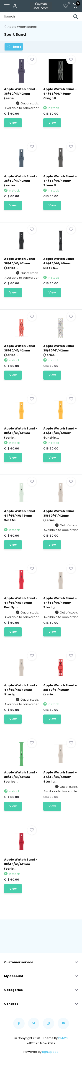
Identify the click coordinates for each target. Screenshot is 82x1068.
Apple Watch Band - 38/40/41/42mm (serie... (21, 93)
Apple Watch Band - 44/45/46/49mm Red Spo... (21, 602)
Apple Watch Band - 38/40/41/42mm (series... (21, 180)
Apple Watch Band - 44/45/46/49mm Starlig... (60, 602)
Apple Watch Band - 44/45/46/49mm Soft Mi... (21, 515)
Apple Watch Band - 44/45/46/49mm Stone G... (60, 180)
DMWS (63, 1038)
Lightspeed (50, 1052)
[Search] (75, 16)
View (13, 123)
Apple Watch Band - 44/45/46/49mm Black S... (60, 263)
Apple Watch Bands (22, 27)
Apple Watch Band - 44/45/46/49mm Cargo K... (60, 93)
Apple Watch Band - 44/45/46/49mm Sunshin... (60, 433)
